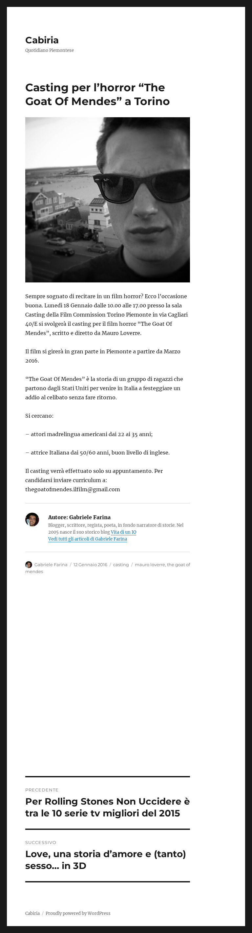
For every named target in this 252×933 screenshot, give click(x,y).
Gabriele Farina (51, 564)
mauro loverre (150, 564)
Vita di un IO (123, 532)
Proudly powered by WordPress (78, 913)
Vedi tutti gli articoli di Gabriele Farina (87, 539)
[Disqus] (126, 685)
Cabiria (42, 40)
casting (121, 564)
